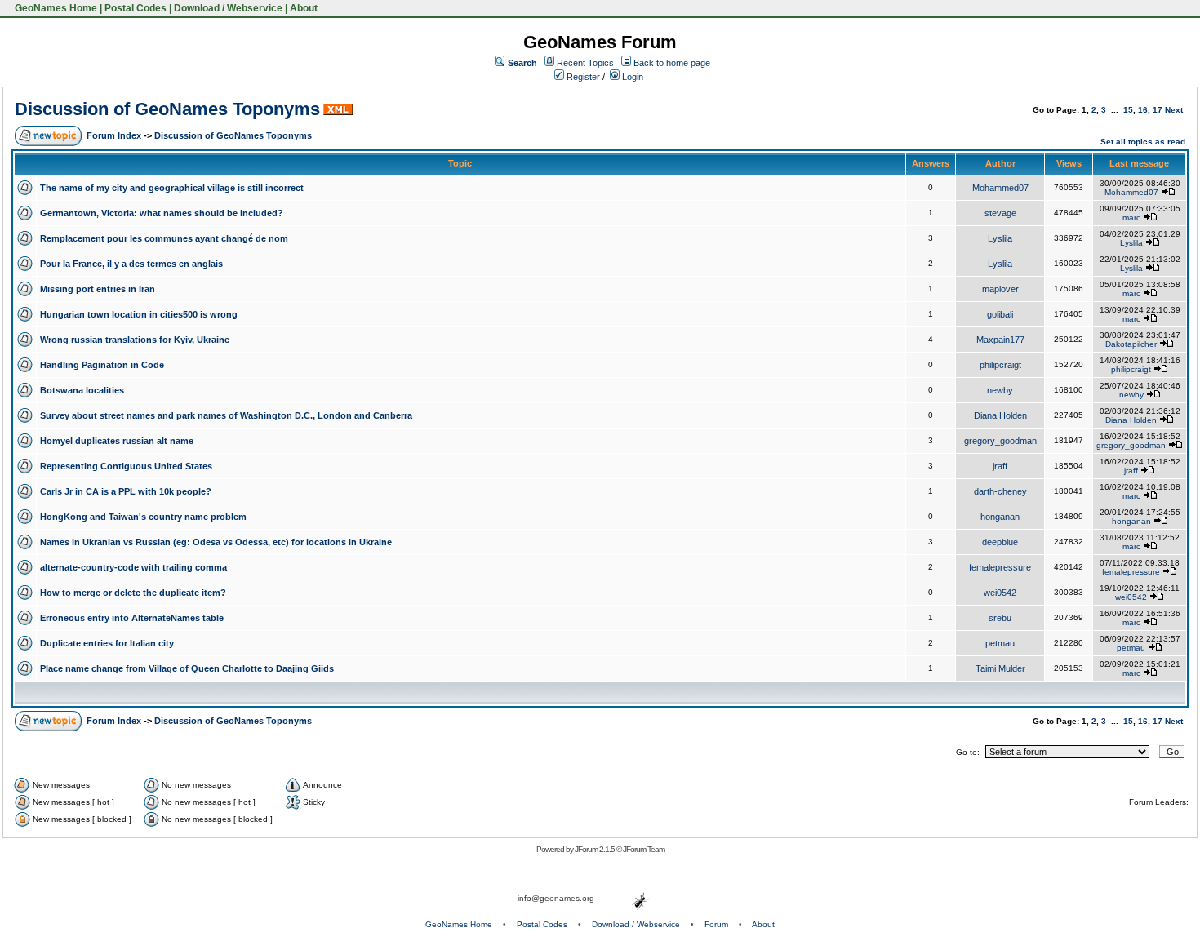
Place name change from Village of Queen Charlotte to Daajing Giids (187, 668)
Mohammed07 (1000, 188)
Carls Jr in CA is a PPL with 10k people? (125, 491)
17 (1157, 109)
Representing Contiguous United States (126, 466)
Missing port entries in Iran (97, 289)
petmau (1000, 643)
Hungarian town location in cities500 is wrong (139, 314)
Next (1174, 109)
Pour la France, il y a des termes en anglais (131, 264)
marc (1131, 217)
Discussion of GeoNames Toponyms (167, 109)
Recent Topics (585, 63)
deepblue (1000, 542)
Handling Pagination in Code (102, 365)
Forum (716, 924)
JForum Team (643, 849)
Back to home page (671, 63)
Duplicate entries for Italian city (107, 643)
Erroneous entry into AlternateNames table (132, 618)
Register (582, 77)
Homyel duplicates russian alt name (116, 441)
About (304, 8)
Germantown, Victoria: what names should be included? (161, 213)
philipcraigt (1000, 365)
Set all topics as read (1142, 141)
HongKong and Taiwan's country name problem (143, 517)
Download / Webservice (228, 8)
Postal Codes (135, 8)
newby (1000, 390)
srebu (1000, 618)
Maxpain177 (1000, 339)
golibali (1000, 314)
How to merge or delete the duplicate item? (133, 592)
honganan (1000, 517)
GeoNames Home (54, 8)
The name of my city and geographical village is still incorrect (172, 188)
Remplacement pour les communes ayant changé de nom (164, 238)
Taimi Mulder (1000, 668)
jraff (1000, 466)
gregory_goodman (1000, 441)
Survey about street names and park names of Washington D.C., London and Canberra (226, 415)
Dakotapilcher (1131, 344)
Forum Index (114, 135)
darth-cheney (1000, 491)
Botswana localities (82, 390)
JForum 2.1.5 (595, 849)
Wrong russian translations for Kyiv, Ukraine (134, 339)
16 (1143, 109)
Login (631, 77)
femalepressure (1000, 567)
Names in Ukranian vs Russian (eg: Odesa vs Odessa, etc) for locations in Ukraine (216, 542)
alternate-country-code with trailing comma (133, 567)
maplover (1000, 289)
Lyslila (1000, 238)
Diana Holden (1000, 415)
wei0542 (1000, 592)
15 (1128, 109)
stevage (1000, 213)
